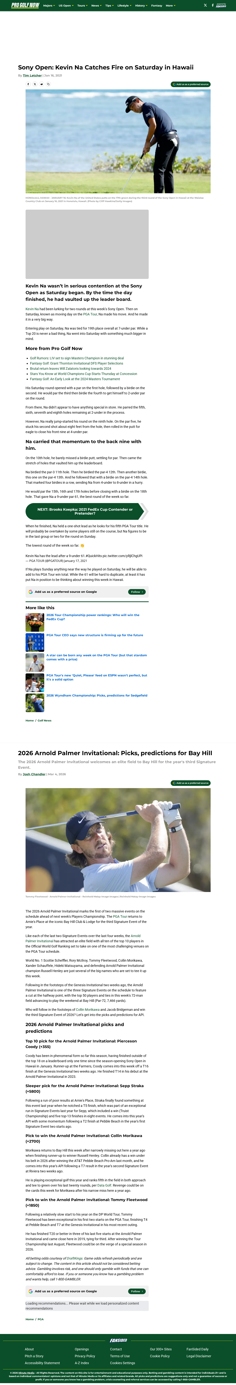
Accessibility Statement (42, 1363)
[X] (205, 5)
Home (30, 720)
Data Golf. (105, 1185)
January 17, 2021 (75, 561)
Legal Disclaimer (199, 1356)
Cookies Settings (122, 1363)
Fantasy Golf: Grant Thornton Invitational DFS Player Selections (76, 363)
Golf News (44, 720)
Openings (82, 1349)
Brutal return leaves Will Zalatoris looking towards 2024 (70, 369)
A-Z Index (82, 1363)
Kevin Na (32, 309)
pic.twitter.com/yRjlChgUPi (122, 556)
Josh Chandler (34, 774)
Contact (116, 1349)
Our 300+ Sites (161, 1349)
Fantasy (156, 5)
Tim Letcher (32, 75)
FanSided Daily (198, 1349)
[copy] (48, 84)
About (29, 1349)
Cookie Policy (160, 1356)
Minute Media (26, 1372)
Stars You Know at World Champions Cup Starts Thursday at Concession (83, 374)
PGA (41, 1319)
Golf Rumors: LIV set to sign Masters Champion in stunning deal (77, 358)
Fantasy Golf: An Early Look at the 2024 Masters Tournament (75, 379)
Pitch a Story (34, 1356)
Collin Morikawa (88, 1010)
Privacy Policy (85, 1356)
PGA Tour (90, 314)
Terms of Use (120, 1356)
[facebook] (213, 5)
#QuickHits (94, 556)
